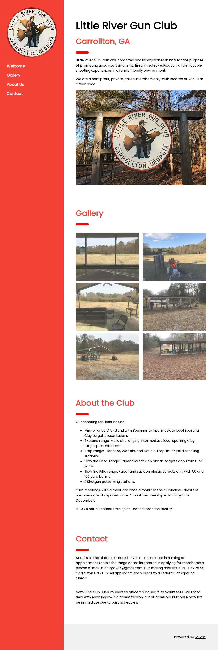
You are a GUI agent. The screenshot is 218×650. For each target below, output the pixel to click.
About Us (15, 84)
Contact (15, 93)
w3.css (200, 637)
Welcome (16, 66)
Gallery (13, 75)
